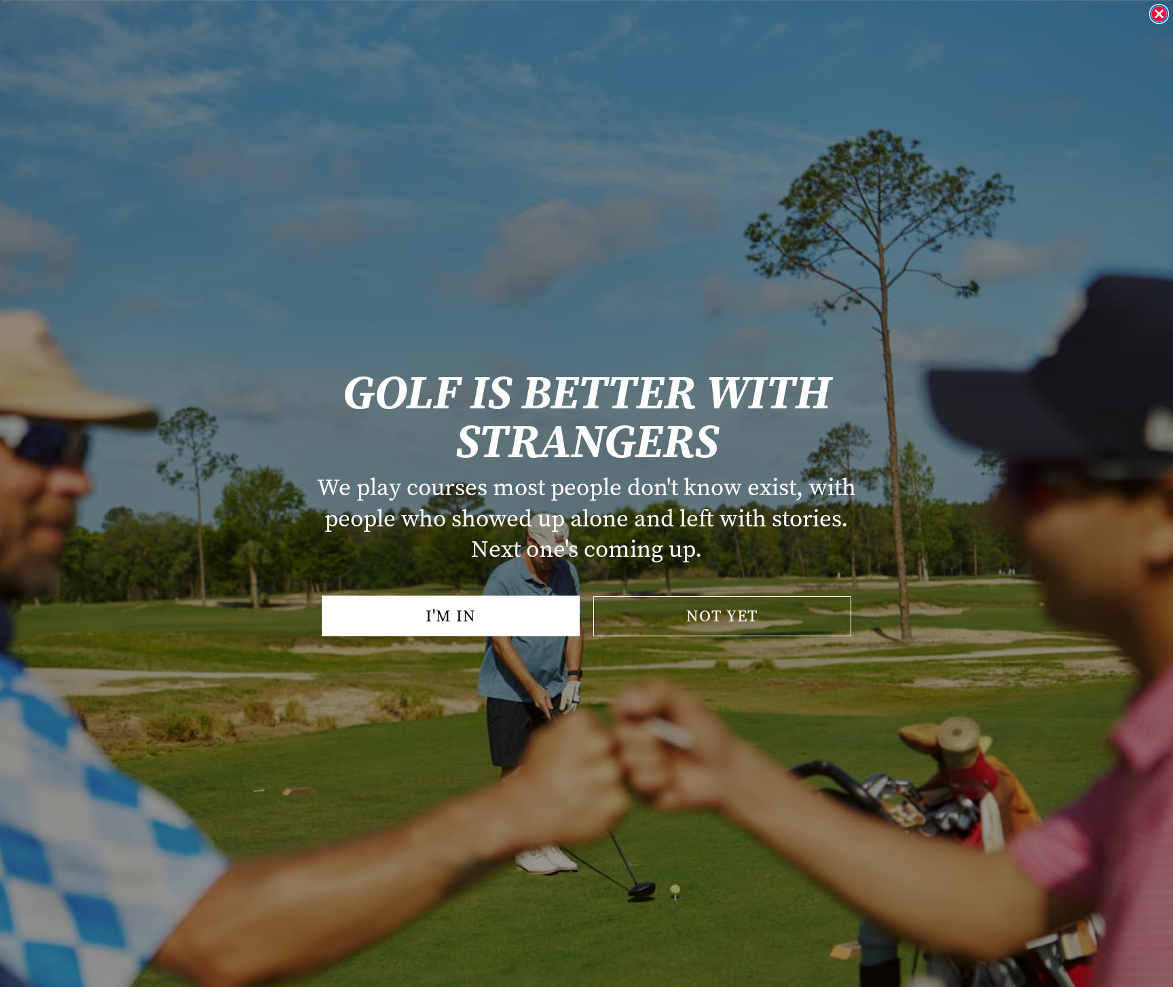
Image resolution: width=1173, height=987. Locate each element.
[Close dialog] (1159, 13)
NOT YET (722, 616)
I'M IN (451, 616)
